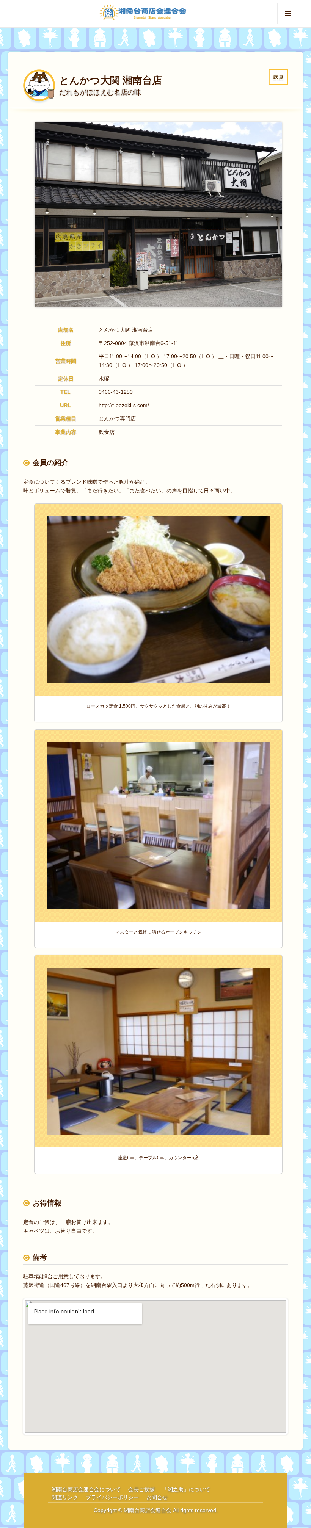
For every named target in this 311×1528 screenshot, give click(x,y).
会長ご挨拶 (141, 1489)
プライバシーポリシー (112, 1497)
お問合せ (157, 1497)
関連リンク (65, 1497)
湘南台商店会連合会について (86, 1489)
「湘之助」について (186, 1489)
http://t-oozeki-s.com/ (124, 405)
